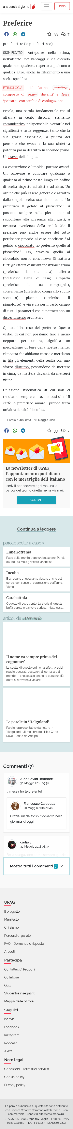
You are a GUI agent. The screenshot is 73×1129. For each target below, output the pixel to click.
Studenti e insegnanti (19, 993)
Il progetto (12, 911)
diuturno (22, 367)
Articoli (9, 952)
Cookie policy (14, 1077)
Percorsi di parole (17, 936)
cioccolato (26, 245)
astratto (63, 193)
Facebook (11, 1027)
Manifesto (11, 919)
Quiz (7, 985)
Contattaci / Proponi (19, 969)
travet (13, 157)
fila (10, 360)
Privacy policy (14, 1085)
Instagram (11, 1035)
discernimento (14, 317)
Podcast (10, 1043)
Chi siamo (11, 927)
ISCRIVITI (36, 500)
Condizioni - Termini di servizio (26, 1069)
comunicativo (14, 124)
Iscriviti (9, 1019)
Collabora (11, 977)
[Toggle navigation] (46, 6)
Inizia (62, 6)
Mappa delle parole (18, 1001)
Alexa (8, 1051)
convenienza (13, 291)
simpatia (63, 278)
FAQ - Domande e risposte (24, 944)
